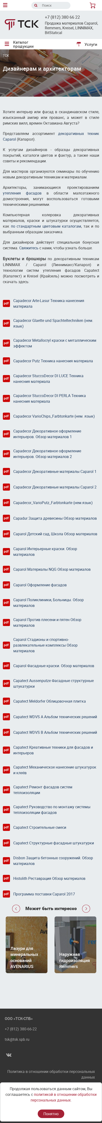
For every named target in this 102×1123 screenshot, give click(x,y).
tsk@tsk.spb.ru (17, 1039)
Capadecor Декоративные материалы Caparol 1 (55, 471)
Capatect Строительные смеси (39, 827)
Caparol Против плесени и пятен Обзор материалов (47, 622)
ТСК (6, 55)
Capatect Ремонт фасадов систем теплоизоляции (42, 789)
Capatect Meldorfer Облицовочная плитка (49, 701)
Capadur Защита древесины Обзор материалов (55, 518)
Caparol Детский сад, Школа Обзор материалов (55, 533)
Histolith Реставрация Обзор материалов (49, 878)
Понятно (51, 1113)
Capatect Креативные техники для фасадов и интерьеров (53, 750)
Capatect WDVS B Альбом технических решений (55, 732)
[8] (93, 5)
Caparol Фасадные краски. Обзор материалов (53, 665)
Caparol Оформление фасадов (40, 584)
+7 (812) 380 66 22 (62, 17)
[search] (35, 5)
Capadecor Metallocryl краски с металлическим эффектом (54, 343)
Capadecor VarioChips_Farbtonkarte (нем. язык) (54, 416)
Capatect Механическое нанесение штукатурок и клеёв (54, 770)
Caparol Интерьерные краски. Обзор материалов (45, 551)
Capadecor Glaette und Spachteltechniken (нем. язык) (53, 323)
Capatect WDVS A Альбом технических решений (55, 716)
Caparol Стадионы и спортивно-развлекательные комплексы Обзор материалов (45, 645)
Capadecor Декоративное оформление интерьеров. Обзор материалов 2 (47, 453)
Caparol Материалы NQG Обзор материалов (52, 569)
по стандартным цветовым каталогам (46, 226)
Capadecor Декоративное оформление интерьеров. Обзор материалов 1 (47, 433)
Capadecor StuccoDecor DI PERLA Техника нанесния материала (49, 398)
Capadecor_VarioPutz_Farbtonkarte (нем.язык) (53, 502)
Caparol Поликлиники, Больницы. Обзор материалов (48, 602)
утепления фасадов (22, 193)
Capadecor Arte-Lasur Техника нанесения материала (48, 303)
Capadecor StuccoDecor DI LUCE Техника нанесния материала (48, 378)
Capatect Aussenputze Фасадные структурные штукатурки (53, 683)
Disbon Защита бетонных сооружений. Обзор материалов (53, 860)
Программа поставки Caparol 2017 (44, 894)
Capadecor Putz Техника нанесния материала (53, 360)
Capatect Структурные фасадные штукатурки (53, 843)
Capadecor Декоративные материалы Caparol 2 (55, 487)
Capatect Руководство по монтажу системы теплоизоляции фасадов (51, 809)
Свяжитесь (28, 248)
